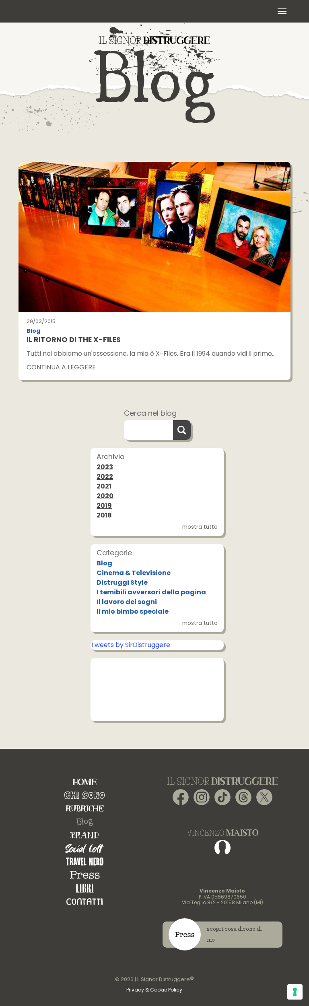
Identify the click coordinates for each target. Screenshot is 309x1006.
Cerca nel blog (150, 413)
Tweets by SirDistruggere (130, 644)
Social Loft (84, 848)
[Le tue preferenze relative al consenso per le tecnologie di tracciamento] (295, 992)
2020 (105, 496)
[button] (282, 11)
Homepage (84, 782)
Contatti (84, 902)
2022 (105, 476)
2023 (105, 467)
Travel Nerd (85, 862)
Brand (84, 835)
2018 (104, 515)
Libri (85, 888)
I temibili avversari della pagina (151, 592)
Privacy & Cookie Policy (154, 989)
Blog (33, 331)
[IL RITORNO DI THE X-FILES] (154, 237)
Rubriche (85, 809)
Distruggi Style (122, 582)
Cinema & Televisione (134, 572)
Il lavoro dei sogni (127, 601)
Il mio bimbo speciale (133, 611)
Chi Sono (84, 795)
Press (85, 875)
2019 (104, 505)
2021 (104, 486)
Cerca (182, 430)
